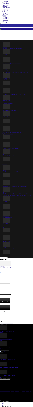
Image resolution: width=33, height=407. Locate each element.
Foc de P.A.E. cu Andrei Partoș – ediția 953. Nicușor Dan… (10, 155)
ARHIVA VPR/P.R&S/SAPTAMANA (24, 195)
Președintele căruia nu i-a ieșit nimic (7, 79)
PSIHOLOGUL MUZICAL (4, 13)
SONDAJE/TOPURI (5, 93)
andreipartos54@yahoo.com (6, 401)
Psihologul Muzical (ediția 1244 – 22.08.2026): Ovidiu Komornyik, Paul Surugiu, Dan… (14, 171)
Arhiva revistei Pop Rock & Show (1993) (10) (6, 339)
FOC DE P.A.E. (3, 11)
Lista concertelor (12, 391)
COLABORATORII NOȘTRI (6, 3)
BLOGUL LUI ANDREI (5, 1)
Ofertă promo (3, 25)
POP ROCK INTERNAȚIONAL (19, 72)
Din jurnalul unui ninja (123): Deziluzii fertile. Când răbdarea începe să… (12, 48)
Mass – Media (23, 391)
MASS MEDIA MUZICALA (6, 8)
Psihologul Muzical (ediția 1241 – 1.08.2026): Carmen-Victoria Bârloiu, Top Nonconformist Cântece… (16, 193)
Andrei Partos (1, 332)
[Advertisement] (16, 35)
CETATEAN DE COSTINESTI (10, 195)
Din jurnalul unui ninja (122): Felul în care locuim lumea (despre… (12, 63)
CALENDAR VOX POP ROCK (17, 226)
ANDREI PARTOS (4, 15)
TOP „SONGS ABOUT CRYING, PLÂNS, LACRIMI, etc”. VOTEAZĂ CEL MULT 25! (14, 94)
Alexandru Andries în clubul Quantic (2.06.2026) (9, 110)
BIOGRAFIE (4, 16)
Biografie (20, 391)
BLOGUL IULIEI (5, 2)
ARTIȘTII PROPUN (5, 19)
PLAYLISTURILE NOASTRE (7, 72)
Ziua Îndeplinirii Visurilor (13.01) (7, 241)
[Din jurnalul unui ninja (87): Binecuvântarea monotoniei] (3, 358)
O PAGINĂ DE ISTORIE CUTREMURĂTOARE (7, 331)
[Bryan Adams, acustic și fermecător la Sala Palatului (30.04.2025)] (3, 366)
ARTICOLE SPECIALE (5, 5)
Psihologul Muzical (17, 391)
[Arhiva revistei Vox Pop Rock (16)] (6, 208)
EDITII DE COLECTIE (5, 14)
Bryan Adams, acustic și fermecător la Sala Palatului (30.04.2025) (9, 367)
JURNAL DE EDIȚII (5, 170)
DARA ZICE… (25, 226)
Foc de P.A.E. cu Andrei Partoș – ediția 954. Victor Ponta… (11, 148)
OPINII (2, 41)
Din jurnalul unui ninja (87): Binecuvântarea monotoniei (7, 359)
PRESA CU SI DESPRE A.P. (6, 17)
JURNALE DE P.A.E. (5, 12)
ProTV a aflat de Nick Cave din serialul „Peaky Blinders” (10, 70)
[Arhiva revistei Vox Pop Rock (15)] (6, 215)
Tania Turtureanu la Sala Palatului (7, 117)
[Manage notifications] (31, 405)
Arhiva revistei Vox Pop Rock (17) (7, 202)
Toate (3, 72)
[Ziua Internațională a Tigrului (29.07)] (6, 254)
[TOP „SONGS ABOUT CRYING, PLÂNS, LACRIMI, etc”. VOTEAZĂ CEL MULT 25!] (6, 92)
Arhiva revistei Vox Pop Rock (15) (7, 217)
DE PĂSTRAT (4, 21)
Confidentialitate (3, 403)
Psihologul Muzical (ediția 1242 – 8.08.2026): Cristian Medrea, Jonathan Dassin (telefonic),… (15, 186)
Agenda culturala (27, 391)
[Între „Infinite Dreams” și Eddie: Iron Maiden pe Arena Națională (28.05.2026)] (6, 123)
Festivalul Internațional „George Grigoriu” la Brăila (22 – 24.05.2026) (12, 132)
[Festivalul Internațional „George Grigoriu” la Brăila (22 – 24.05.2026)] (6, 130)
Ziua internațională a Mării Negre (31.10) (8, 248)
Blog (9, 391)
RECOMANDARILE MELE (6, 22)
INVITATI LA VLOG (11, 134)
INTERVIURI (11, 103)
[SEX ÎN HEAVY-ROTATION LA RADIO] (5, 265)
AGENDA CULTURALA (5, 20)
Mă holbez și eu (7, 391)
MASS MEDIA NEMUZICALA (6, 7)
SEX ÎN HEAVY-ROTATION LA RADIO (5, 267)
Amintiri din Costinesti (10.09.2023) (5, 347)
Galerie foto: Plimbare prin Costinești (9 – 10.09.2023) (7, 375)
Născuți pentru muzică (2, 391)
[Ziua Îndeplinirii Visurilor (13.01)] (6, 239)
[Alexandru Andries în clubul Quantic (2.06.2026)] (6, 108)
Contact (2, 405)
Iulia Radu (1, 340)
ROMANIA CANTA (5, 6)
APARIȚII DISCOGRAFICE (6, 9)
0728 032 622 (3, 26)
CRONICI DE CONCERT (5, 10)
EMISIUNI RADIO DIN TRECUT (6, 18)
